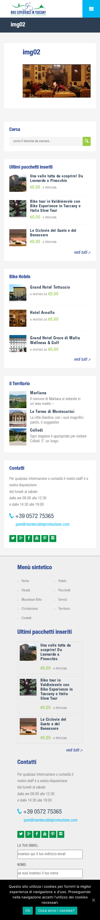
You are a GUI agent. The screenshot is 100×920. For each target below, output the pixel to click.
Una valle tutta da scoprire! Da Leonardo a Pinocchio (56, 178)
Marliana (38, 393)
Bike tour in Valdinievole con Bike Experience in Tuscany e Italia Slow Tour (55, 206)
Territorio (64, 609)
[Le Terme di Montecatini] (17, 418)
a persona (43, 188)
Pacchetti (64, 590)
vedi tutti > (82, 253)
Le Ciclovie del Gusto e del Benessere (53, 724)
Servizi (62, 600)
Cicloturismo (30, 609)
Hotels (62, 581)
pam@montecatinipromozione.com (42, 525)
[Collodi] (17, 437)
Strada (26, 590)
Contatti (26, 618)
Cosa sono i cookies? (56, 910)
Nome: (22, 865)
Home (25, 581)
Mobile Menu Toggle (91, 9)
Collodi (36, 431)
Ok (27, 910)
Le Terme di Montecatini (52, 412)
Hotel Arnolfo (42, 313)
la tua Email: (28, 846)
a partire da (44, 295)
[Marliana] (17, 400)
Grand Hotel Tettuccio (50, 288)
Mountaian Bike (32, 600)
